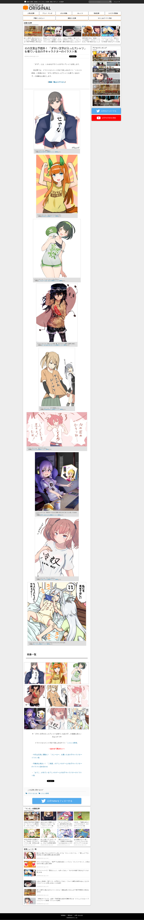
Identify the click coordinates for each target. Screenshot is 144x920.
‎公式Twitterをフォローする (59, 801)
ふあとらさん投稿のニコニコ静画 (49, 579)
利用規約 (63, 915)
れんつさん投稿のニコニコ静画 (41, 644)
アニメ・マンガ (47, 13)
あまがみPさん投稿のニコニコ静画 (48, 152)
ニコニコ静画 (72, 743)
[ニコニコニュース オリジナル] (37, 7)
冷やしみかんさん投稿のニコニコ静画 (50, 515)
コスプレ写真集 (113, 13)
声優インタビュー (39, 18)
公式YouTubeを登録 (108, 118)
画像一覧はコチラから (57, 82)
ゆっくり (80, 13)
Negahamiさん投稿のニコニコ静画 (53, 409)
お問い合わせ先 (78, 915)
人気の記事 (31, 13)
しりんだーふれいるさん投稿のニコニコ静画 (50, 280)
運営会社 (70, 915)
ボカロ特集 (63, 13)
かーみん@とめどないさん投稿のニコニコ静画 (54, 345)
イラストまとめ (32, 793)
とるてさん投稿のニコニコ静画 (40, 449)
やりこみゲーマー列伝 (105, 18)
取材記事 (96, 13)
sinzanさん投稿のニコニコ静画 (50, 216)
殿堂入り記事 (72, 18)
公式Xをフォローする (108, 111)
